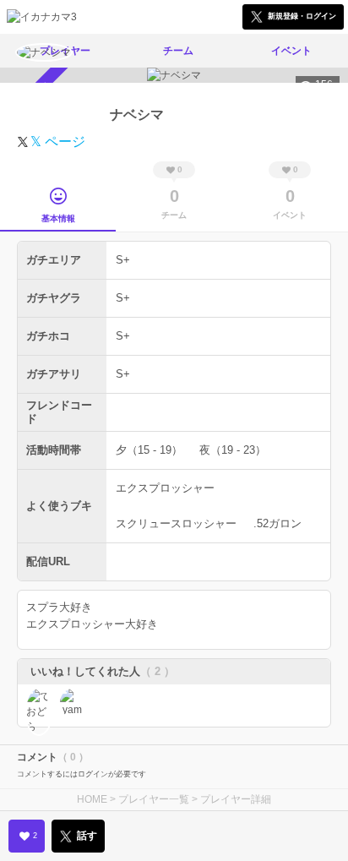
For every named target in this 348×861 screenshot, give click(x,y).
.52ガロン (277, 523)
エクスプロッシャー (165, 488)
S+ (123, 259)
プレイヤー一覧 (153, 799)
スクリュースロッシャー (176, 523)
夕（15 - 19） (149, 450)
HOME (92, 799)
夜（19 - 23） (232, 450)
